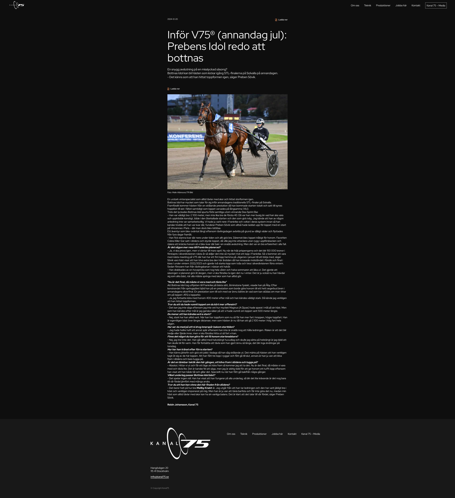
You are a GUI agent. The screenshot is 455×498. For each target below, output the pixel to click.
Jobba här (401, 5)
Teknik (367, 5)
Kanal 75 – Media (436, 5)
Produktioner (383, 5)
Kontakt (416, 5)
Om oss (355, 5)
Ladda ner (283, 19)
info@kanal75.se (160, 476)
